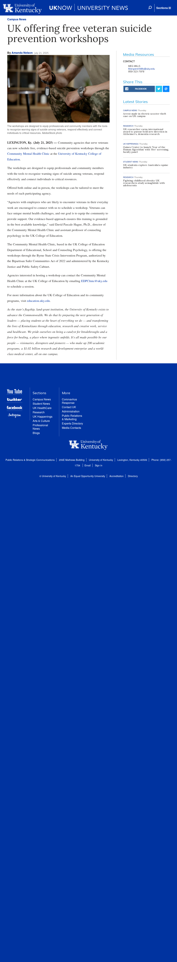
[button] (163, 8)
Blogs (36, 433)
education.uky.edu (38, 301)
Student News (41, 404)
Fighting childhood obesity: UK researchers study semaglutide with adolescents (144, 183)
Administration (71, 411)
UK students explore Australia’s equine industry (145, 166)
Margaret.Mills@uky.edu (141, 68)
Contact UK (69, 407)
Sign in (98, 465)
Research (39, 412)
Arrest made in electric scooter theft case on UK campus (144, 115)
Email (88, 465)
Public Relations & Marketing (72, 417)
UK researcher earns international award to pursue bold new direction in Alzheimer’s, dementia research (145, 132)
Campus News (16, 19)
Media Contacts (71, 428)
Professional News (40, 427)
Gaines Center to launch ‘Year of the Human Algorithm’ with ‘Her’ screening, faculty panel (146, 149)
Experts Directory (72, 423)
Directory (133, 476)
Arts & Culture (41, 421)
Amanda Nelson (22, 53)
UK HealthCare (42, 408)
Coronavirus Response (69, 401)
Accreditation (116, 476)
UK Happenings (42, 416)
